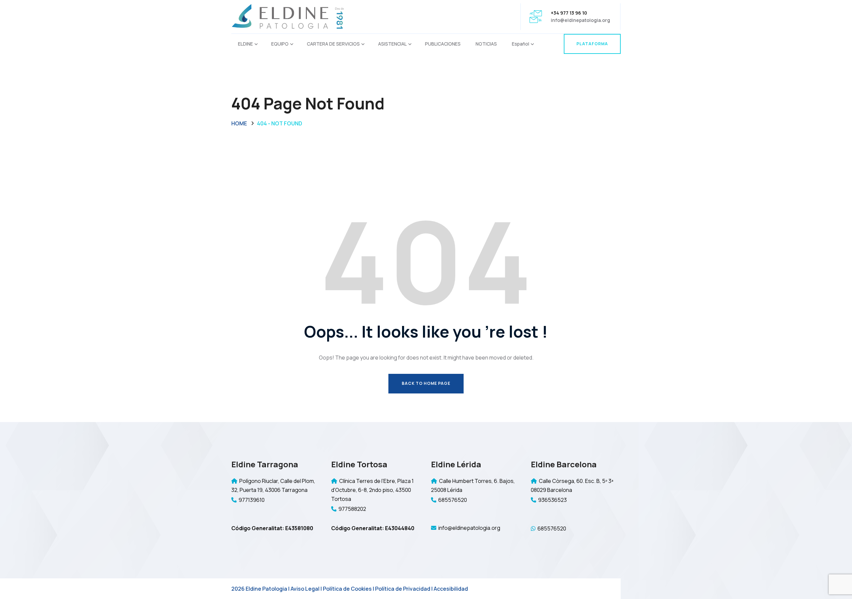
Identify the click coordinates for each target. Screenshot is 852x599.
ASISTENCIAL (392, 44)
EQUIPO (280, 44)
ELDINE (245, 44)
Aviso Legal (305, 588)
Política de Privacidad (402, 588)
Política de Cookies (347, 588)
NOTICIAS (486, 44)
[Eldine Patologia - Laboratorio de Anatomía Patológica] (287, 16)
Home (239, 123)
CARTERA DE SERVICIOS (333, 44)
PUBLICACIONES (443, 44)
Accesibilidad (451, 588)
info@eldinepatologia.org (580, 20)
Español (520, 44)
